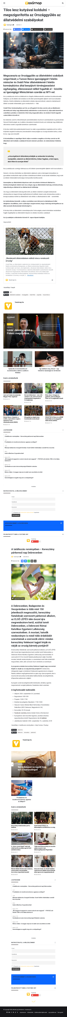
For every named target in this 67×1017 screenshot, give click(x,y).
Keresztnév (14, 507)
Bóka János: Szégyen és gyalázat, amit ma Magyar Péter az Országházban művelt (54, 396)
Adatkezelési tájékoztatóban (27, 512)
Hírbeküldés (30, 1012)
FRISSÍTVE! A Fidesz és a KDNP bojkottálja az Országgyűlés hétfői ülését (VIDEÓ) (54, 419)
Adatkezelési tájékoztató (40, 1012)
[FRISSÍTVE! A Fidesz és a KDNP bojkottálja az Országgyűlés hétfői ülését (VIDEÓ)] (54, 410)
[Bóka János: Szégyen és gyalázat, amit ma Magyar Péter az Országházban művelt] (54, 388)
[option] (33, 331)
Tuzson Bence (46, 294)
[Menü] (4, 4)
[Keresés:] (63, 4)
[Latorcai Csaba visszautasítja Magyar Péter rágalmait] (12, 388)
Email (13, 496)
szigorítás (39, 294)
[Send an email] (13, 25)
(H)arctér (10, 324)
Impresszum (23, 1012)
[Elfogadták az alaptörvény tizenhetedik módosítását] (33, 410)
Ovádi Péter (32, 294)
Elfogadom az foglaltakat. (26, 512)
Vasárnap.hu (10, 25)
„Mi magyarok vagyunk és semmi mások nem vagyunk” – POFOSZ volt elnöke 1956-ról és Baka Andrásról (22, 332)
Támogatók (60, 1012)
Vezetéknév (14, 502)
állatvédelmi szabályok (15, 294)
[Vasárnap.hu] (33, 3)
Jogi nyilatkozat (52, 1012)
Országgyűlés (25, 294)
